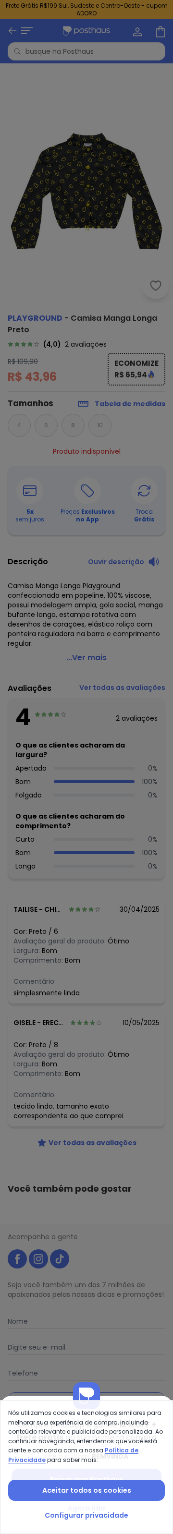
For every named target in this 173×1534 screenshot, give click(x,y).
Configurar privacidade (86, 1515)
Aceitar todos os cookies (86, 1490)
